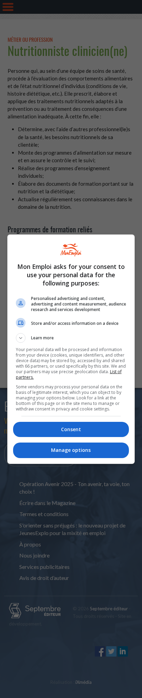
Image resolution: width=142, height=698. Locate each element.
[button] (71, 338)
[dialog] (71, 349)
